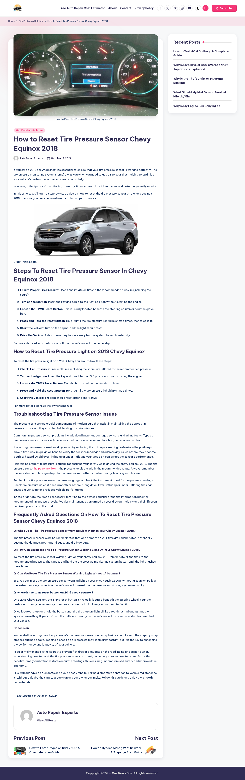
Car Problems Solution (29, 130)
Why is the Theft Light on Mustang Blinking (198, 81)
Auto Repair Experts (57, 712)
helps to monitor (45, 468)
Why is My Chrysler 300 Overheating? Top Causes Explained (200, 67)
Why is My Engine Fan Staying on (196, 106)
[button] (224, 8)
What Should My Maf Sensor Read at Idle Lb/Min (199, 94)
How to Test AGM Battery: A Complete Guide (201, 53)
